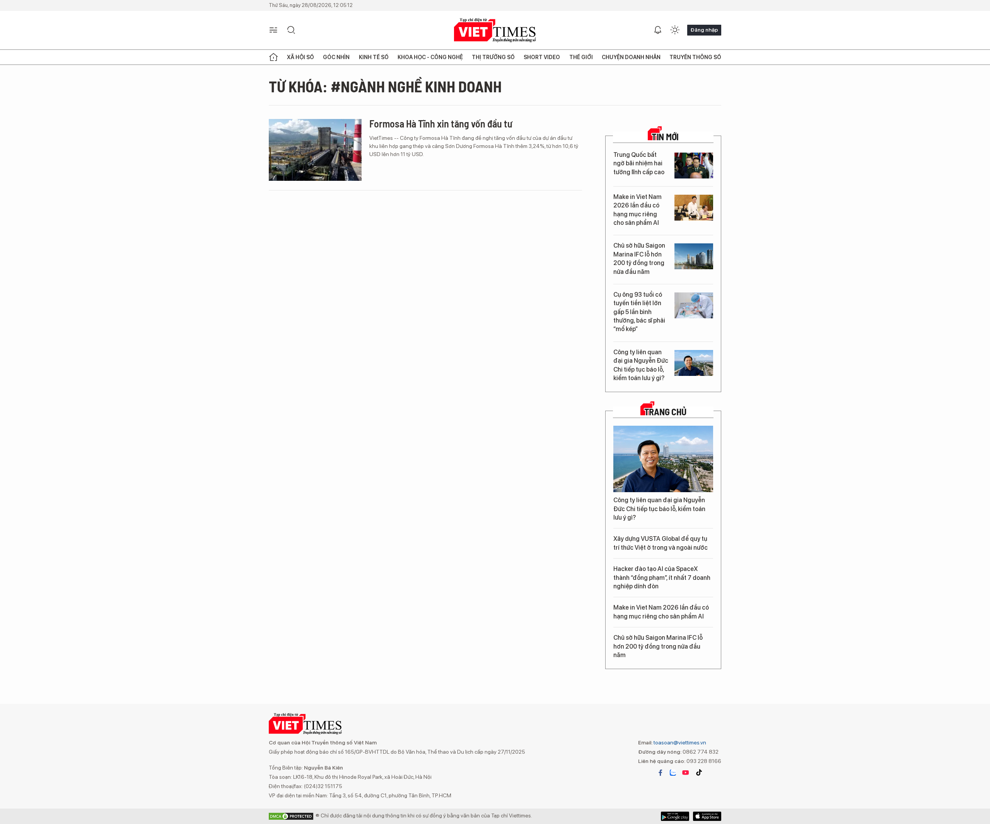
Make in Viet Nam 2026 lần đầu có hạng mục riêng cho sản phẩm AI (637, 209)
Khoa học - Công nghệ (430, 57)
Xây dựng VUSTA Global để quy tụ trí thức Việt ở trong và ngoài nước (660, 543)
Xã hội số (300, 57)
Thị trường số (493, 57)
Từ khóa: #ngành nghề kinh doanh (385, 86)
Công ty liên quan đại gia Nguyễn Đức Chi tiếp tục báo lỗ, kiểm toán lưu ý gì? (640, 365)
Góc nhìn (336, 57)
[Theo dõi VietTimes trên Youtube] (685, 772)
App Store (675, 816)
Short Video (542, 57)
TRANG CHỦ (665, 411)
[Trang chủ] (273, 57)
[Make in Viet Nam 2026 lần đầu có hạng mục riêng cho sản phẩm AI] (693, 208)
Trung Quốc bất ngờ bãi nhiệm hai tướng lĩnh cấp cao (638, 163)
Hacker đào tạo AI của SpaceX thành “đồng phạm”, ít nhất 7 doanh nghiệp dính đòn (661, 577)
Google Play (707, 816)
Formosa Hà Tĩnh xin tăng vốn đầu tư (440, 123)
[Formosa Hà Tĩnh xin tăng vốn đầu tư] (315, 150)
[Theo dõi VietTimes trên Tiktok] (698, 772)
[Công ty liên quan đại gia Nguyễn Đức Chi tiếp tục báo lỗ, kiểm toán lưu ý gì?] (693, 363)
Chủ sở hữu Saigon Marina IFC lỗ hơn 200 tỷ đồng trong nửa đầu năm (639, 258)
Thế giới (581, 57)
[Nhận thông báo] (657, 30)
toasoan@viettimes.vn (679, 742)
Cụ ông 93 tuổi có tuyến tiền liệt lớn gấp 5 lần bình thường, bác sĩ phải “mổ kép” (639, 312)
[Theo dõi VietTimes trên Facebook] (660, 773)
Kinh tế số (374, 57)
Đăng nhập (704, 30)
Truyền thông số (695, 57)
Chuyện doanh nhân (631, 57)
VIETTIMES (495, 30)
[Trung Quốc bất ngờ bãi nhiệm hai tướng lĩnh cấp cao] (693, 165)
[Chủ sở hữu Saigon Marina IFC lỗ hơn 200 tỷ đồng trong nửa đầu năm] (693, 256)
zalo (673, 773)
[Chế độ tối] (674, 30)
